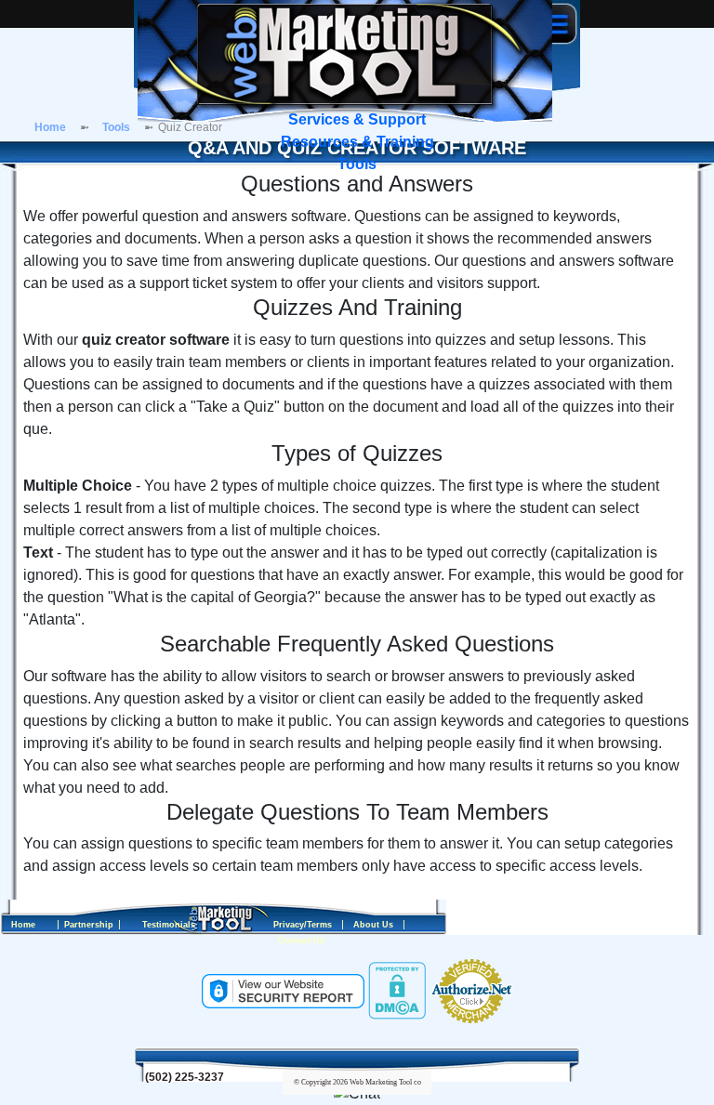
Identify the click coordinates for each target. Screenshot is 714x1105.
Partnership (88, 924)
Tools (357, 164)
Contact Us (301, 940)
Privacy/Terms (302, 924)
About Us (373, 924)
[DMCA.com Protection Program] (397, 990)
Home (50, 127)
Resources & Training (357, 142)
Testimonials (168, 924)
